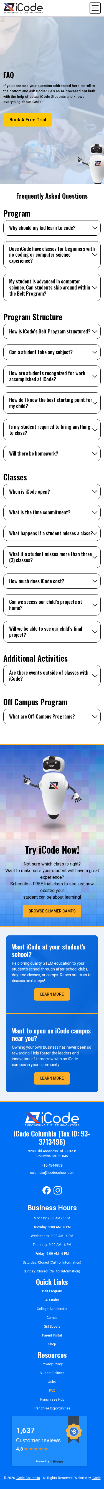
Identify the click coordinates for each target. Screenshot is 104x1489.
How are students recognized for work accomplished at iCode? (47, 376)
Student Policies (52, 1373)
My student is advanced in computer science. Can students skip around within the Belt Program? (49, 287)
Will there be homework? (33, 453)
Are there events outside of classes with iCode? (48, 675)
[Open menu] (95, 7)
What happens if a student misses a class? (51, 533)
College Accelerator (52, 1309)
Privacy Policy (52, 1364)
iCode (96, 1478)
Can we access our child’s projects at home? (45, 604)
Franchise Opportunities (52, 1408)
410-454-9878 (52, 1165)
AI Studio (52, 1300)
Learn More (52, 994)
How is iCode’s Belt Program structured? (49, 331)
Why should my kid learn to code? (42, 227)
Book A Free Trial (27, 119)
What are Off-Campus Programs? (42, 716)
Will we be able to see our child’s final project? (45, 631)
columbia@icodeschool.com (52, 1173)
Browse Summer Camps (52, 911)
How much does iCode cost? (36, 581)
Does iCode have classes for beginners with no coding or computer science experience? (52, 254)
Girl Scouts (52, 1326)
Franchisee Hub (52, 1399)
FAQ (52, 1391)
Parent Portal (52, 1335)
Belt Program (52, 1291)
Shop (52, 1344)
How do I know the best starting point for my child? (50, 402)
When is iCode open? (29, 491)
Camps (52, 1318)
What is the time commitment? (39, 512)
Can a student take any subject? (41, 352)
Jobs (52, 1382)
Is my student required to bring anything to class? (49, 429)
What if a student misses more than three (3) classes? (50, 557)
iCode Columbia (28, 1478)
